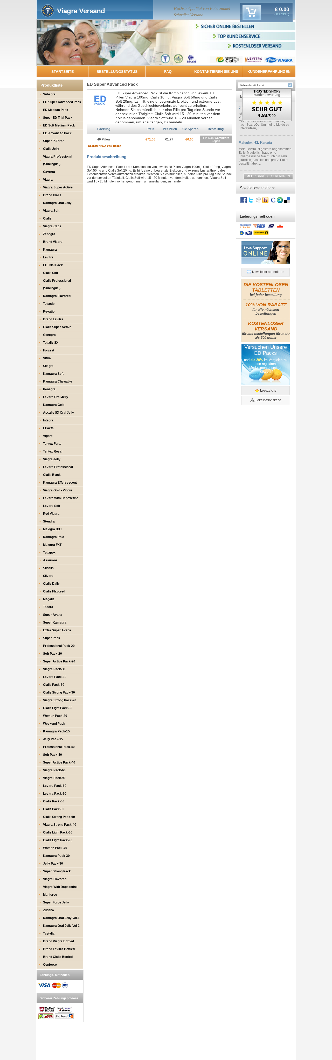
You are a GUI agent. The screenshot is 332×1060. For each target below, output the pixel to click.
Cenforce (50, 964)
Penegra (49, 389)
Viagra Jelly (51, 459)
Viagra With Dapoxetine (60, 887)
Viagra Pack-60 (54, 770)
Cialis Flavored (54, 591)
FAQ (168, 71)
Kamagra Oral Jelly (57, 203)
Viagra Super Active (58, 187)
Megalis (48, 599)
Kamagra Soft (53, 374)
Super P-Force (53, 141)
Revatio (48, 311)
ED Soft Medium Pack (59, 125)
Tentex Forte (52, 444)
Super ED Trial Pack (57, 117)
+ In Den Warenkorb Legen (216, 139)
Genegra (49, 335)
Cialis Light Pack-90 (57, 840)
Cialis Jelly (51, 149)
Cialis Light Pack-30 (57, 708)
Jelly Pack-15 (53, 739)
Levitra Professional (58, 467)
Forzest (48, 350)
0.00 (283, 9)
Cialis (47, 218)
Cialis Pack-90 (53, 809)
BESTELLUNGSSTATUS (116, 71)
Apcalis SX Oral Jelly (58, 412)
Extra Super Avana (57, 630)
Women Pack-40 (55, 848)
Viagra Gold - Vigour (57, 490)
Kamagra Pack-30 (56, 856)
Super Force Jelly (56, 902)
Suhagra (49, 94)
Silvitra (48, 576)
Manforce (50, 894)
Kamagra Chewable (57, 381)
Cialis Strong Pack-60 (59, 817)
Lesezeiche (268, 390)
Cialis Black (52, 475)
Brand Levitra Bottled (59, 949)
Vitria (47, 358)
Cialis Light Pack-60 (57, 832)
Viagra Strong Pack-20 (59, 700)
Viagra (48, 179)
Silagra (48, 366)
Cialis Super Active (57, 327)
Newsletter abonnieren (268, 272)
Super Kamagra (54, 622)
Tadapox (49, 552)
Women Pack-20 (55, 716)
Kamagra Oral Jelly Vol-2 (61, 926)
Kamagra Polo (53, 537)
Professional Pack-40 (59, 747)
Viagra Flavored (54, 879)
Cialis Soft (50, 273)
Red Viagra (51, 513)
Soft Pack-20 (52, 653)
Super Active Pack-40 (59, 762)
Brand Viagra (53, 242)
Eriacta (48, 428)
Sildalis (48, 568)
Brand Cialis (52, 195)
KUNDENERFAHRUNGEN (268, 71)
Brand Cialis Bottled (58, 957)
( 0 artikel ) (281, 14)
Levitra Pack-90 (54, 793)
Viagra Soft (51, 211)
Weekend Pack (54, 723)
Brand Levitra (53, 319)
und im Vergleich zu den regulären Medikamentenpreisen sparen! (265, 365)
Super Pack (51, 638)
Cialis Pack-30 (53, 685)
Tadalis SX (50, 342)
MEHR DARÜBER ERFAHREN (268, 176)
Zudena (48, 910)
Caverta (49, 172)
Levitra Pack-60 (54, 786)
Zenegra (49, 234)
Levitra (48, 257)
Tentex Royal (52, 451)
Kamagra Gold (53, 405)
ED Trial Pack (53, 265)
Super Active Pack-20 (59, 661)
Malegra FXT (52, 545)
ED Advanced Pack (57, 133)
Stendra (49, 521)
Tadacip (48, 304)
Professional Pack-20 (59, 646)
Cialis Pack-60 (53, 801)
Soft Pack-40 (52, 755)
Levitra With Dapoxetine (60, 498)
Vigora (48, 436)
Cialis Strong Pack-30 (59, 692)
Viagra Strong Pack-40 (59, 824)
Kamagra (50, 249)
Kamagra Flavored (57, 296)
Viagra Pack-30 (54, 669)
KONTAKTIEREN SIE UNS (216, 71)
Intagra (48, 420)
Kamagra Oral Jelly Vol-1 (61, 918)
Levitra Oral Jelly (55, 397)
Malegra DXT (52, 529)
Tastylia (48, 933)
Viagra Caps (52, 226)
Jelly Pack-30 (53, 863)
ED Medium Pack (55, 110)
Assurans (50, 560)
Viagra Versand (81, 11)
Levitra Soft (51, 506)
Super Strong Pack (57, 871)
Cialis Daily (51, 583)
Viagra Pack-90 (54, 778)
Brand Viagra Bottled (58, 941)
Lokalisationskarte (268, 400)
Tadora (48, 607)
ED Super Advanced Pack (62, 102)
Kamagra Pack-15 (56, 731)
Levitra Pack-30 (54, 677)
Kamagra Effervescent (60, 482)
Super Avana (52, 615)
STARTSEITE (62, 71)
